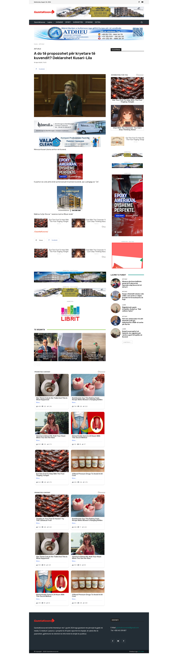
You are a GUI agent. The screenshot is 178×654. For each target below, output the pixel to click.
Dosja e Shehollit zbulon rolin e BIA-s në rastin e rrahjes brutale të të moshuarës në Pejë (70, 356)
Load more (126, 342)
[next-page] (38, 364)
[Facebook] (139, 2)
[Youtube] (142, 2)
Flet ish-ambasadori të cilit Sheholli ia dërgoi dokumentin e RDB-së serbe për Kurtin (132, 321)
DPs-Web (141, 651)
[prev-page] (35, 364)
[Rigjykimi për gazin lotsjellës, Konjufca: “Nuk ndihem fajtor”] (94, 347)
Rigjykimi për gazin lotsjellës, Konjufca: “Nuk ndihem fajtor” (93, 357)
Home (36, 44)
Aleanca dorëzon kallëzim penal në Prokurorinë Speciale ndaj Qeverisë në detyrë (46, 356)
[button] (141, 22)
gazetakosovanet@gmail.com (127, 627)
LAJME (94, 352)
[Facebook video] (124, 641)
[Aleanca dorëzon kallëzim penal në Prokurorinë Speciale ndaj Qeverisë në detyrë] (46, 347)
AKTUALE (41, 44)
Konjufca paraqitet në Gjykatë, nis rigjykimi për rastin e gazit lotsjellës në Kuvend (132, 334)
